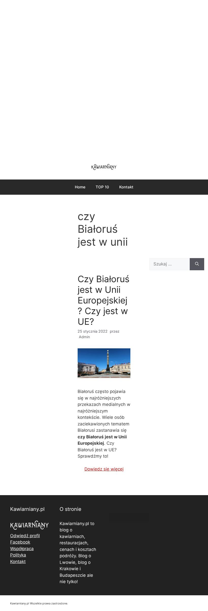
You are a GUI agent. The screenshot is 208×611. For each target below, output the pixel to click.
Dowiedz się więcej (104, 469)
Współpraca (22, 548)
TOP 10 (102, 187)
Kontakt (126, 187)
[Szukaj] (197, 264)
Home (80, 187)
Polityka (18, 555)
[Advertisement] (104, 79)
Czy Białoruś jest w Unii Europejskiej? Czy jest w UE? (103, 300)
